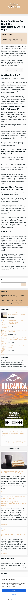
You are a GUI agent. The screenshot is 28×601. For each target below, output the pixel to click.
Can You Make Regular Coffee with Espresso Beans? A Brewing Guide (17, 338)
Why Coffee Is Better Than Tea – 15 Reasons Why (17, 330)
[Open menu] (14, 12)
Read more (4, 492)
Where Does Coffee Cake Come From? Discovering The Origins (16, 313)
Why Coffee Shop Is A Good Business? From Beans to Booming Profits (15, 322)
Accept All (14, 590)
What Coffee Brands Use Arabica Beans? (17, 346)
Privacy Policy (8, 599)
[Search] (23, 284)
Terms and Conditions (18, 599)
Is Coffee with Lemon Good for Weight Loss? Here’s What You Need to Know (13, 433)
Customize (14, 594)
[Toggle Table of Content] (19, 70)
